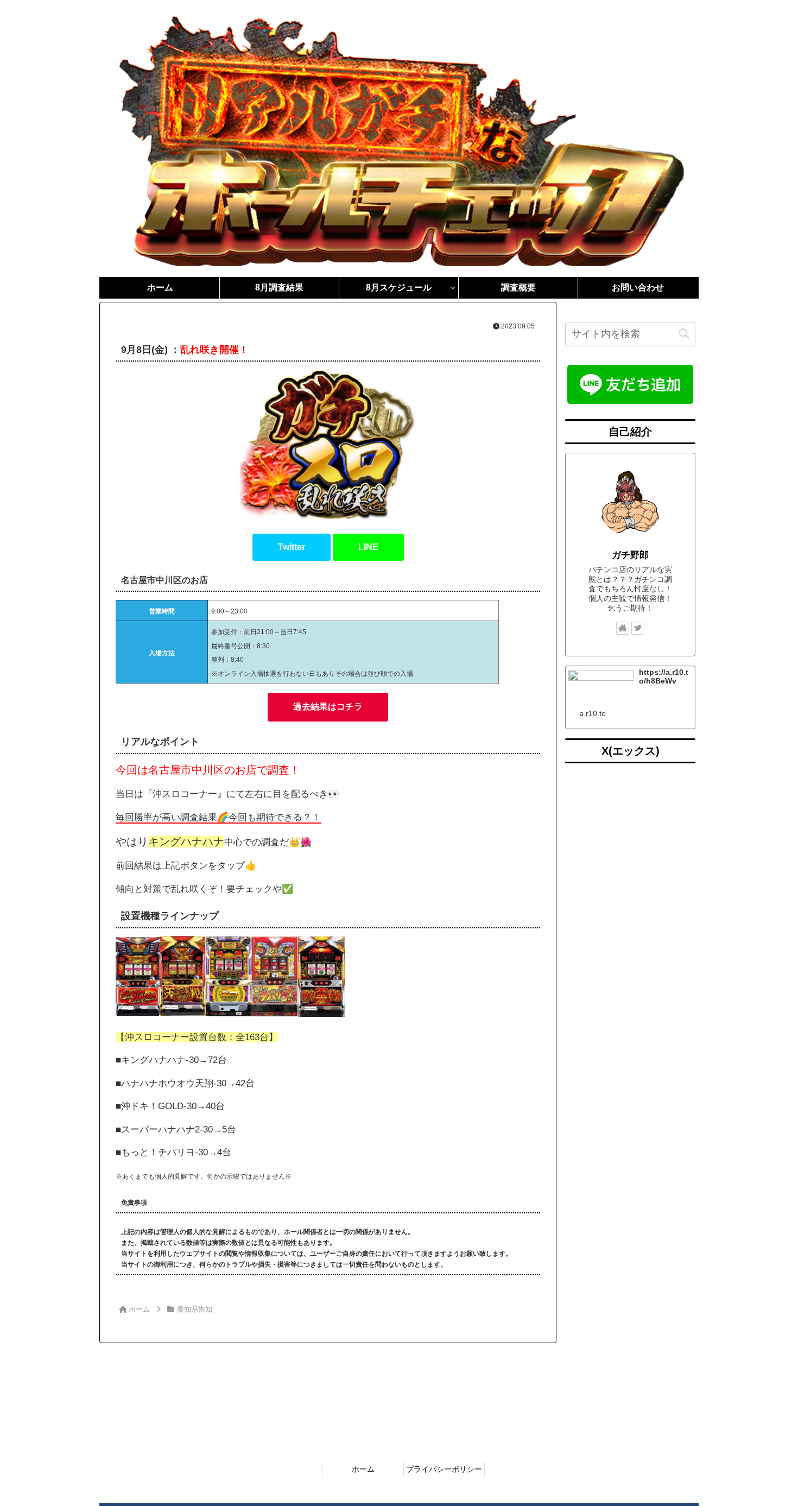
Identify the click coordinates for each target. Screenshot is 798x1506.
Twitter (291, 547)
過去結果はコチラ (328, 706)
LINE (368, 547)
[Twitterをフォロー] (637, 628)
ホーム (363, 1469)
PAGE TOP (770, 1452)
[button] (684, 334)
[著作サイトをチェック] (622, 628)
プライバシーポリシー (444, 1469)
